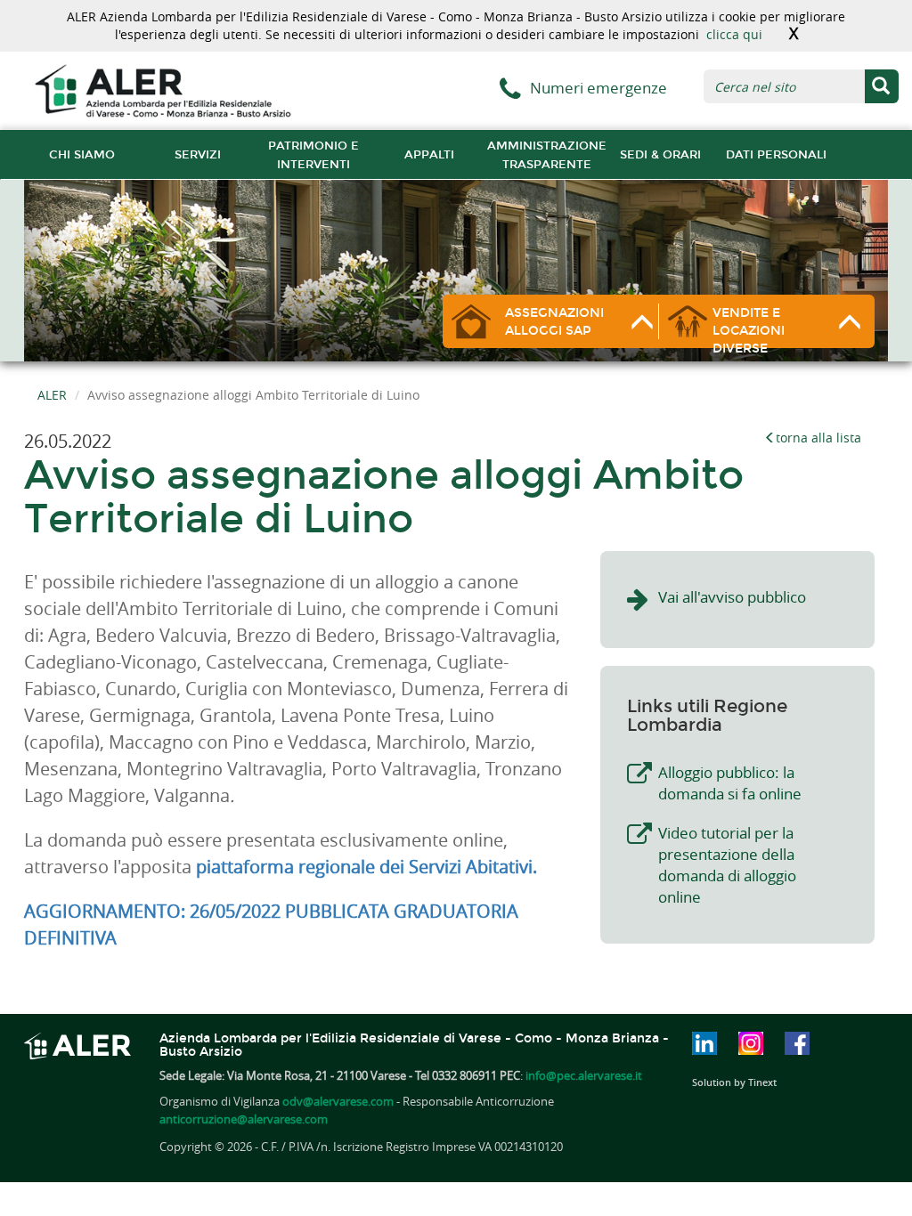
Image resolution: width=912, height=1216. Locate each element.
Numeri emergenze (598, 87)
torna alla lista (818, 437)
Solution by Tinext (734, 1082)
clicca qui (734, 34)
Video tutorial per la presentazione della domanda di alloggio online (727, 865)
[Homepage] (162, 89)
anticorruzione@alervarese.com (243, 1119)
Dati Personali (776, 154)
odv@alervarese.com (338, 1101)
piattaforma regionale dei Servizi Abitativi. (366, 867)
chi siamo (82, 154)
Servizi (198, 154)
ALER (52, 394)
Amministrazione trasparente (547, 155)
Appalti (429, 154)
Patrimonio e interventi (313, 155)
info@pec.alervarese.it (583, 1075)
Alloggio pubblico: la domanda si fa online (730, 783)
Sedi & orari (660, 154)
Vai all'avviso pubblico (732, 597)
